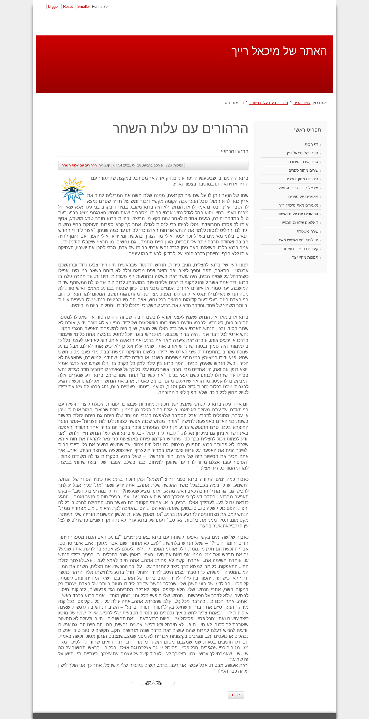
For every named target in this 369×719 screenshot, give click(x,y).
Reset (68, 6)
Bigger (53, 6)
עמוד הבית (301, 103)
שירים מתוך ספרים (303, 170)
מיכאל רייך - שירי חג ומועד (297, 188)
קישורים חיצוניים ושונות (300, 249)
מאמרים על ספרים (303, 196)
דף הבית (311, 144)
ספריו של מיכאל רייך (302, 153)
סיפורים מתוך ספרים (301, 179)
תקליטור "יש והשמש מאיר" (297, 240)
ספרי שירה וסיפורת (303, 162)
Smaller (83, 6)
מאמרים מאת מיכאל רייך (298, 205)
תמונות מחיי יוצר (305, 257)
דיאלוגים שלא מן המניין (300, 222)
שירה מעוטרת (307, 231)
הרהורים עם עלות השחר (268, 103)
